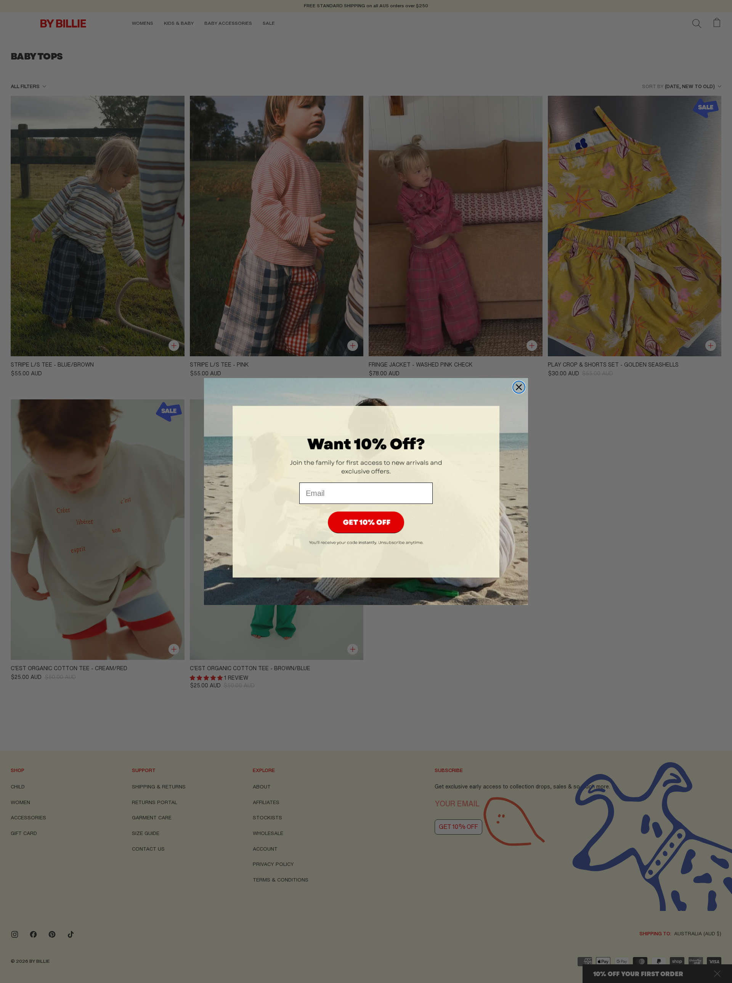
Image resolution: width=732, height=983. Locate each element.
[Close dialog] (519, 387)
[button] (366, 522)
